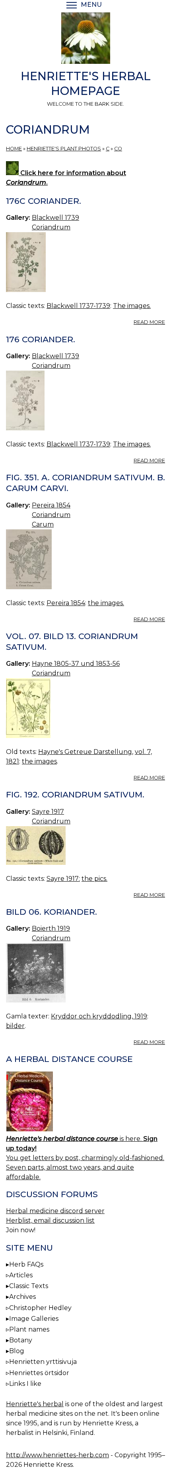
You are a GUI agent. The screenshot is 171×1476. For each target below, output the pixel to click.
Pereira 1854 (51, 505)
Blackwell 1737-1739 (78, 306)
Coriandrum (51, 227)
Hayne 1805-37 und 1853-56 (76, 663)
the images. (106, 603)
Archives (22, 1296)
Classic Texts (28, 1286)
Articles (21, 1275)
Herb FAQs (26, 1264)
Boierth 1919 (51, 928)
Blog (16, 1351)
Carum (43, 524)
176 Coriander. (40, 339)
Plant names (29, 1329)
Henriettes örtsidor (39, 1373)
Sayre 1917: (63, 878)
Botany (20, 1340)
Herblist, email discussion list (50, 1220)
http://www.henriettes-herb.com (57, 1455)
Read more (149, 322)
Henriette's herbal (35, 1404)
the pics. (94, 878)
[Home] (85, 39)
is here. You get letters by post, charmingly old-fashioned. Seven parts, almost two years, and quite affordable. (85, 1158)
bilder (15, 1026)
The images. (132, 306)
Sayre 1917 (48, 811)
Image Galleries (33, 1318)
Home (14, 149)
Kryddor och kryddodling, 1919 (99, 1016)
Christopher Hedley (40, 1308)
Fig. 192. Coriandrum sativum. (75, 794)
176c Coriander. (43, 201)
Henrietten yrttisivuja (43, 1361)
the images (39, 761)
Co (118, 149)
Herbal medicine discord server (55, 1211)
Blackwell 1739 (55, 217)
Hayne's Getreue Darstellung (85, 752)
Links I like (25, 1383)
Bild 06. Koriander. (51, 912)
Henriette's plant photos (64, 149)
